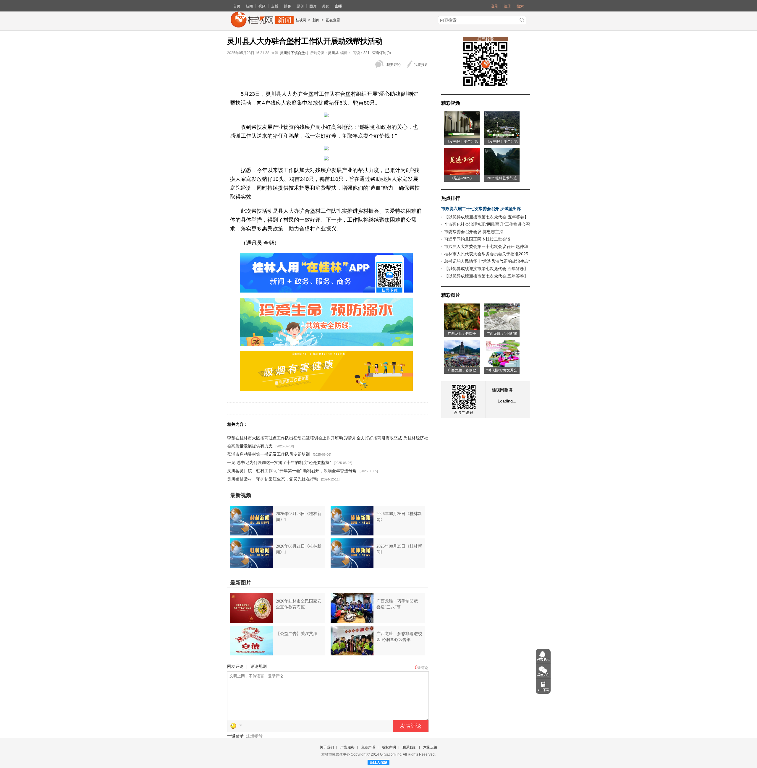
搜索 (520, 6)
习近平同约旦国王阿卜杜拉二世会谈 (477, 239)
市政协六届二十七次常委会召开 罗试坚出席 (481, 208)
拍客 (287, 6)
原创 (300, 6)
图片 (312, 6)
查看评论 (379, 53)
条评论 (423, 668)
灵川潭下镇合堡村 (294, 53)
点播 (274, 6)
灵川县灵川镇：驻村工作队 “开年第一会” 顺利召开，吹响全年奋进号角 (292, 470)
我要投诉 (421, 65)
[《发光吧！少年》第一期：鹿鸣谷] (502, 136)
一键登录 (236, 735)
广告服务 (347, 747)
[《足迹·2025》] (462, 172)
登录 (494, 6)
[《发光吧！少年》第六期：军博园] (462, 136)
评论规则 (258, 666)
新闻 (249, 6)
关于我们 (327, 747)
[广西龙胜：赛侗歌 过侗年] (462, 364)
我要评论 (393, 65)
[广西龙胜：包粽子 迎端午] (462, 328)
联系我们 (409, 747)
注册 (507, 6)
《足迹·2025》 (462, 178)
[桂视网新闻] (262, 25)
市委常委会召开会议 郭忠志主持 (473, 231)
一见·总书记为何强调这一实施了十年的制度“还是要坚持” (279, 462)
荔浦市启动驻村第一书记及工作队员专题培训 (268, 454)
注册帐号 (254, 735)
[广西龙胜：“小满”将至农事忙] (502, 328)
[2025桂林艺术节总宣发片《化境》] (502, 172)
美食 (325, 6)
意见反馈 (430, 747)
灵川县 (333, 53)
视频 (262, 6)
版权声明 (389, 747)
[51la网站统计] (378, 761)
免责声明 (368, 747)
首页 (236, 6)
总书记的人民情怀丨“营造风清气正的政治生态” (487, 261)
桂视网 (301, 20)
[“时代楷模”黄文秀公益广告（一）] (502, 364)
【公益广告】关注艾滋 (296, 633)
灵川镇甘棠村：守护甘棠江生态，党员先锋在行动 (272, 479)
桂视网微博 (502, 390)
